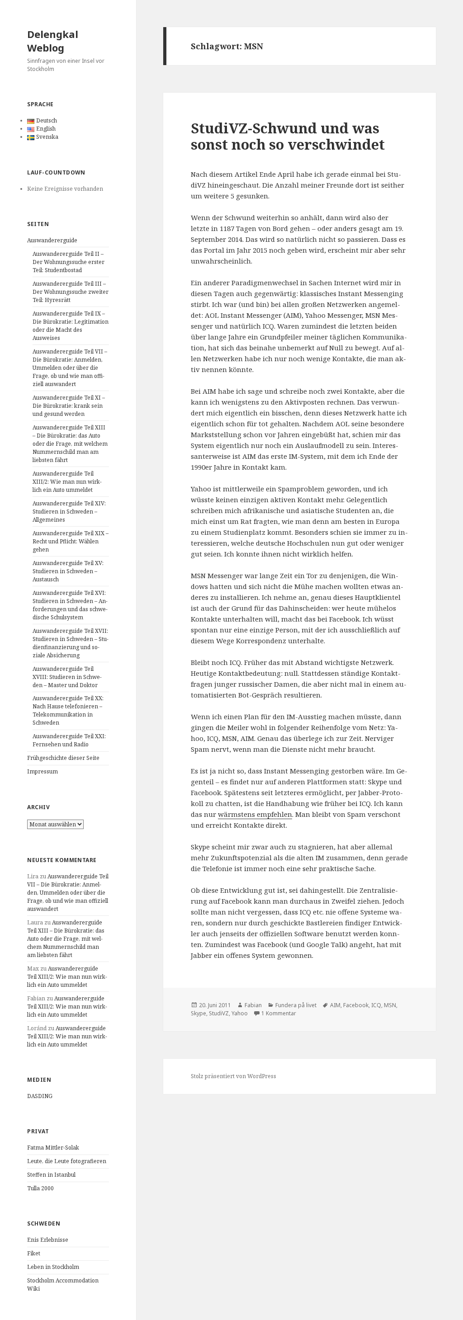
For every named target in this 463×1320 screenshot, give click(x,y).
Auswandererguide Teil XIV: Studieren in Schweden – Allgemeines (69, 511)
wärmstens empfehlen (255, 814)
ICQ (376, 1005)
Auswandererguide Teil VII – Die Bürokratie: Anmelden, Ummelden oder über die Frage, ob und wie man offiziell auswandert (70, 368)
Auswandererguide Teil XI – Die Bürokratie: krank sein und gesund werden (69, 406)
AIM (335, 1005)
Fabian (253, 1005)
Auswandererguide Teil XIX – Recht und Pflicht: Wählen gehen (71, 541)
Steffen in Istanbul (51, 1175)
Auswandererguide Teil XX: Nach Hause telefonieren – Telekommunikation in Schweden (68, 710)
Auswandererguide (52, 240)
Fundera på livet (296, 1005)
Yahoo (240, 1013)
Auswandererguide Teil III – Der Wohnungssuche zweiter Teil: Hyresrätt (71, 292)
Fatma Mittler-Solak (53, 1147)
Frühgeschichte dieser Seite (63, 758)
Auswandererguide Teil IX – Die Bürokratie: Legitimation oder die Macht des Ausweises (71, 326)
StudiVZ (219, 1013)
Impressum (42, 771)
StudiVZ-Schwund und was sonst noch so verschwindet (288, 136)
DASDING (39, 1096)
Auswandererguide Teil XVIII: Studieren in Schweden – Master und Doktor (67, 677)
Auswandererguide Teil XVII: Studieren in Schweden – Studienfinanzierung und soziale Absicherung (71, 643)
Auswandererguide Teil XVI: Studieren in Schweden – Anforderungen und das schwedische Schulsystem (70, 605)
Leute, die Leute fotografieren (66, 1161)
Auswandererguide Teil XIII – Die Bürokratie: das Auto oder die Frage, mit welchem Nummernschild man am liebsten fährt (70, 444)
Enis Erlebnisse (47, 1240)
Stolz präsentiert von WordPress (233, 1076)
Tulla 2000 (40, 1188)
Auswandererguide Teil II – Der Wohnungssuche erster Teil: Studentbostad (68, 262)
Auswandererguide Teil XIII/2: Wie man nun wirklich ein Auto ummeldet (67, 482)
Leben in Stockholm (53, 1267)
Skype (198, 1013)
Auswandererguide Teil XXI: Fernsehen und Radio (69, 740)
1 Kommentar (278, 1013)
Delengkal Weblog (52, 40)
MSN (390, 1005)
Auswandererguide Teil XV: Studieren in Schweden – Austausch (68, 571)
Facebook (356, 1005)
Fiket (33, 1253)
